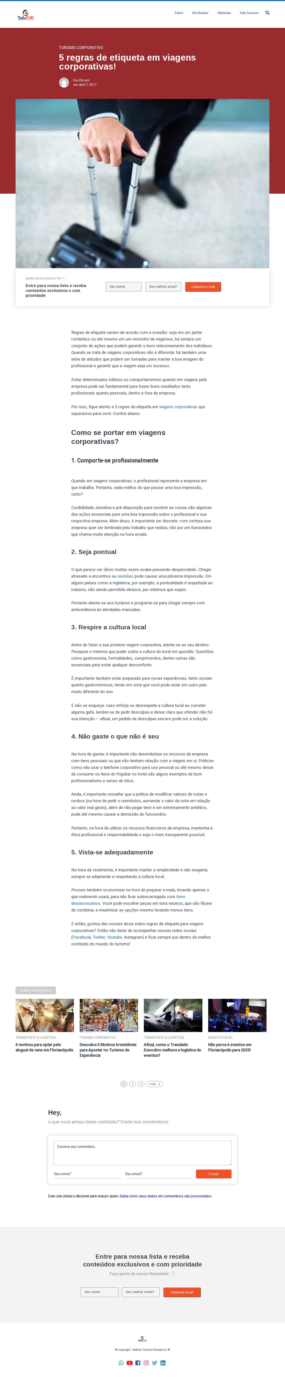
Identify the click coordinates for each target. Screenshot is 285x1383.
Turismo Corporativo (98, 1037)
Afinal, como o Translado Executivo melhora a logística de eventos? (172, 1050)
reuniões (125, 576)
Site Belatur (200, 13)
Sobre (179, 13)
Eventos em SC (220, 1037)
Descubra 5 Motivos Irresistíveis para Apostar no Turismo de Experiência (108, 1050)
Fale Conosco (249, 13)
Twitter (99, 937)
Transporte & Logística (36, 1037)
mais (152, 1084)
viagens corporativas (178, 406)
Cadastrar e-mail (203, 287)
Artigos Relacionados (35, 990)
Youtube (114, 937)
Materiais (224, 13)
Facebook (82, 937)
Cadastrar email (182, 1292)
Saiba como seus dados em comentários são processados (166, 1196)
